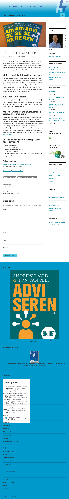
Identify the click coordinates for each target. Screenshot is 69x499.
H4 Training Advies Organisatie (14, 15)
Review (5, 438)
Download (6, 415)
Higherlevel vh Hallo (54, 175)
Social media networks (9, 441)
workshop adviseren (10, 177)
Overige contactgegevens (55, 56)
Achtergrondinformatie (9, 393)
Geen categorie (7, 419)
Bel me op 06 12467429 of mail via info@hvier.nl (17, 164)
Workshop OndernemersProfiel (11, 186)
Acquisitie (5, 396)
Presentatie (6, 435)
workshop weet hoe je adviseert (27, 177)
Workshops (6, 50)
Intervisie (5, 425)
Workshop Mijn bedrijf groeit (11, 192)
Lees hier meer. (7, 134)
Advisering (6, 399)
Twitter (51, 181)
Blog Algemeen (7, 403)
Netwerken (6, 432)
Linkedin (51, 178)
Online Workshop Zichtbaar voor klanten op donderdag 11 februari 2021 (57, 120)
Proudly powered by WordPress (10, 496)
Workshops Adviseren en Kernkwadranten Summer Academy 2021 (57, 105)
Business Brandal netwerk (56, 194)
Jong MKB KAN (53, 202)
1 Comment (23, 56)
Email (5, 240)
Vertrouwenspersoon (9, 457)
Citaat (4, 409)
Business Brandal (7, 406)
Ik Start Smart (6, 422)
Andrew (14, 56)
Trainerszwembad (54, 205)
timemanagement (7, 444)
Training (5, 454)
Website (5, 248)
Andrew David (53, 168)
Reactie (5, 209)
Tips (4, 448)
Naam (5, 232)
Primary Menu (67, 15)
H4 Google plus (53, 172)
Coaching (5, 412)
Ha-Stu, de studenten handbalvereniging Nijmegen (57, 223)
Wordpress (6, 461)
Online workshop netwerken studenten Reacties (57, 113)
